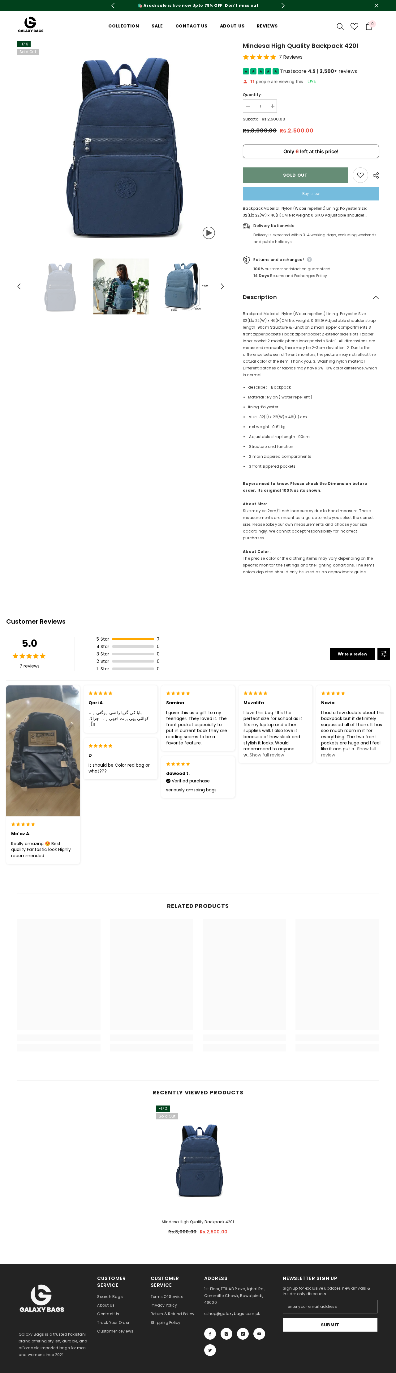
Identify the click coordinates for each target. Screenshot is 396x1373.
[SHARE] (373, 175)
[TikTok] (243, 1334)
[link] (59, 1037)
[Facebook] (210, 1334)
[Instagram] (226, 1334)
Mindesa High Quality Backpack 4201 (198, 1221)
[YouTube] (259, 1334)
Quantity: (252, 94)
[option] (198, 5)
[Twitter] (210, 1350)
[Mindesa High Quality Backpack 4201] (198, 1160)
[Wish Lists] (354, 26)
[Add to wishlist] (360, 175)
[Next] (283, 5)
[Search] (340, 26)
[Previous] (113, 5)
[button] (19, 286)
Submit (330, 1325)
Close (376, 5)
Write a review (352, 653)
